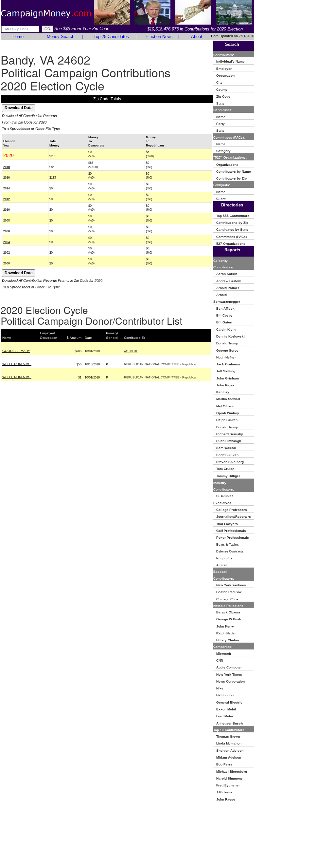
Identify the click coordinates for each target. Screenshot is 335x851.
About (196, 36)
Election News (159, 36)
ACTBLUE (131, 351)
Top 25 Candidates (111, 36)
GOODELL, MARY (16, 351)
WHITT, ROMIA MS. (16, 364)
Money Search (60, 36)
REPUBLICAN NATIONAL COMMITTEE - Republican (160, 364)
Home (18, 36)
